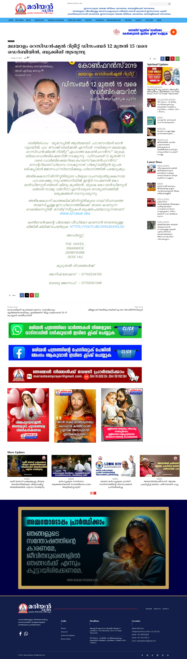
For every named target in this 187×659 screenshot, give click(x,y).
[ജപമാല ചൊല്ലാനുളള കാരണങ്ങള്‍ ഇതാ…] (151, 132)
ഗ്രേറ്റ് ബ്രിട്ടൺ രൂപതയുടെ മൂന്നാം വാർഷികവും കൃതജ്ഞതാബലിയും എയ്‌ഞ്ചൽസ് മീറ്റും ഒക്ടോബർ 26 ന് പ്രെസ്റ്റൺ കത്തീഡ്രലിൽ (37, 313)
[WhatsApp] (177, 59)
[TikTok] (152, 655)
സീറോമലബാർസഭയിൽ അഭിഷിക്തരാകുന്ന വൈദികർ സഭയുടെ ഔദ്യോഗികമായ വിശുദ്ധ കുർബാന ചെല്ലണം (167, 173)
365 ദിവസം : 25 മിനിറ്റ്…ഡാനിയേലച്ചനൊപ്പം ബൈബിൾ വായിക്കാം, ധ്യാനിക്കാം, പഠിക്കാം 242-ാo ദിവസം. (168, 107)
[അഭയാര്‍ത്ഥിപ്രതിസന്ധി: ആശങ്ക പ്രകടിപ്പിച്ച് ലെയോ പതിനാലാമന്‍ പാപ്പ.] (160, 466)
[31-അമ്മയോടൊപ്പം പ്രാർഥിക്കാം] (93, 548)
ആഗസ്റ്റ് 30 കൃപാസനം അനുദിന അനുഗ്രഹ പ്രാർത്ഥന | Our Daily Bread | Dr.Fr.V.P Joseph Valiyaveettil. (163, 91)
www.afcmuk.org (75, 214)
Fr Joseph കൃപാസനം (154, 86)
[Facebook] (162, 59)
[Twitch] (158, 655)
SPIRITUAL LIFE (162, 139)
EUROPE (11, 41)
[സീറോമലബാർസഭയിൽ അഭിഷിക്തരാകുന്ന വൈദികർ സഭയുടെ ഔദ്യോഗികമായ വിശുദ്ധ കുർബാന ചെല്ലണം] (151, 169)
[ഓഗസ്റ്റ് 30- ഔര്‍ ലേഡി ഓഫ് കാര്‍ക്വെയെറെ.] (151, 120)
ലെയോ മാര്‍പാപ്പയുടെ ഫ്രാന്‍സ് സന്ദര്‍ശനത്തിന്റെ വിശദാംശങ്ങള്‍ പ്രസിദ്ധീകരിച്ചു (115, 484)
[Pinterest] (172, 59)
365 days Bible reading (166, 99)
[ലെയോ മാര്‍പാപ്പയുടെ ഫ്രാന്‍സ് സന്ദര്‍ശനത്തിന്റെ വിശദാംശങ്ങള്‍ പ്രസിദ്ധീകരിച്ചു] (115, 466)
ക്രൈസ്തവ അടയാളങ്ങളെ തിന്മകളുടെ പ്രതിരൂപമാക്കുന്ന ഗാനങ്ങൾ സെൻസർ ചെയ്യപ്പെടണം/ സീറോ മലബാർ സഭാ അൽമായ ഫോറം (168, 209)
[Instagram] (147, 655)
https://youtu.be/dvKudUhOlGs (97, 227)
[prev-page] (91, 493)
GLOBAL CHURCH (163, 221)
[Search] (169, 4)
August (160, 117)
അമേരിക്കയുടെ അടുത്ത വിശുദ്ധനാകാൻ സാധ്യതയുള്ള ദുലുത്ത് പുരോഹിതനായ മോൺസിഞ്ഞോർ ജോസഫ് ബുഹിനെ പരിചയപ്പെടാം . (167, 232)
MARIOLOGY (161, 128)
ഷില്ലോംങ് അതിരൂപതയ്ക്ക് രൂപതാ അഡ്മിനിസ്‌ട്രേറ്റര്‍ (115, 310)
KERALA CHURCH (163, 165)
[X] (167, 59)
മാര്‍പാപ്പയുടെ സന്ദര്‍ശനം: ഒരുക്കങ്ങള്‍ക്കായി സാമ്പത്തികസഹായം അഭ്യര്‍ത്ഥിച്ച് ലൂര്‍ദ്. (71, 484)
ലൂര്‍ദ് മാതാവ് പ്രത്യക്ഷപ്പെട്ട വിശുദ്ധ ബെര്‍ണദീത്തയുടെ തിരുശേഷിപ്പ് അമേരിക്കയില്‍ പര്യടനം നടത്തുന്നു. (27, 484)
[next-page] (95, 493)
